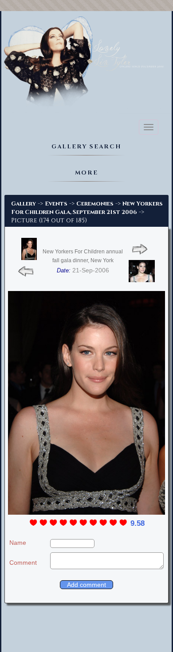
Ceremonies (95, 204)
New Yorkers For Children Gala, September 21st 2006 (87, 208)
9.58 (137, 523)
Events (56, 204)
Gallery (23, 204)
